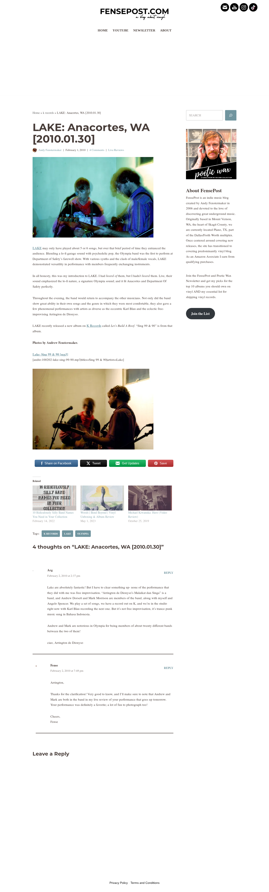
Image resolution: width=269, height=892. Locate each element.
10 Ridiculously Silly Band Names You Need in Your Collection (53, 514)
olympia (83, 533)
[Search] (230, 115)
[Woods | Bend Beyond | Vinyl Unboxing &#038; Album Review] (102, 498)
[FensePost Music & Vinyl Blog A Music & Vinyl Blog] (134, 13)
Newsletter (144, 30)
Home (103, 30)
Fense (54, 665)
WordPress (65, 875)
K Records (94, 325)
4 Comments (97, 150)
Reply (168, 573)
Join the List (200, 313)
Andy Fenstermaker (50, 150)
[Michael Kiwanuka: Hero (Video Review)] (150, 498)
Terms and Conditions (145, 882)
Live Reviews (116, 150)
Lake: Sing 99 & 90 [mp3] (50, 354)
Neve (36, 875)
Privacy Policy (118, 882)
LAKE (37, 248)
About (165, 30)
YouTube (120, 30)
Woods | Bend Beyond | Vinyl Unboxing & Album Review (98, 514)
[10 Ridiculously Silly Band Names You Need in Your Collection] (54, 498)
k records (48, 113)
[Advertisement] (134, 66)
